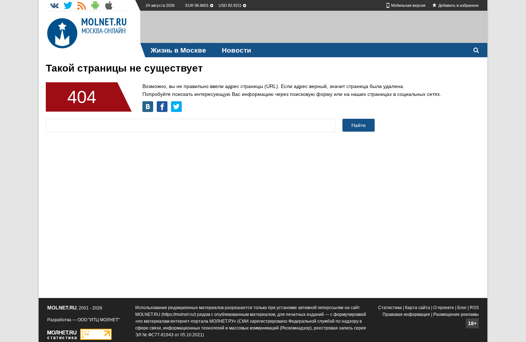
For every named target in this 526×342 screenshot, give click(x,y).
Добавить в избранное (458, 5)
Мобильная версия (408, 5)
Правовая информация (406, 314)
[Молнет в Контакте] (54, 5)
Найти (358, 125)
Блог (462, 307)
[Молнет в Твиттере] (68, 5)
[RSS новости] (81, 5)
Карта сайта (417, 307)
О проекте (443, 307)
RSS (474, 307)
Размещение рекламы (456, 314)
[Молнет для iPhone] (108, 5)
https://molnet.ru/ (179, 314)
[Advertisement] (313, 27)
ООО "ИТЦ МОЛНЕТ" (99, 319)
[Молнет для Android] (95, 5)
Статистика (390, 307)
